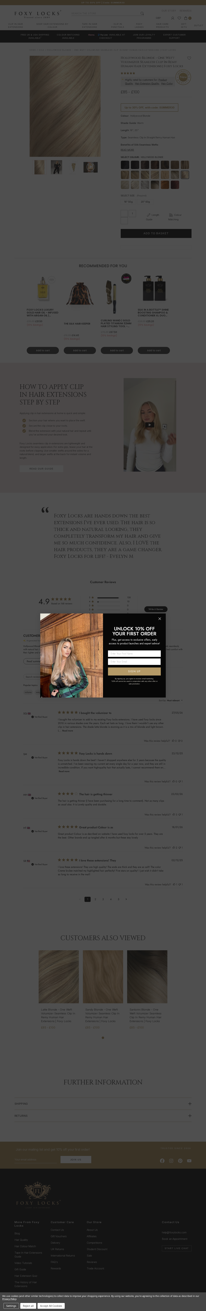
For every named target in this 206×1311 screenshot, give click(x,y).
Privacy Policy (9, 1298)
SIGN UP (134, 671)
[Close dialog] (160, 619)
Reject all (28, 1306)
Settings (11, 1306)
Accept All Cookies (51, 1306)
